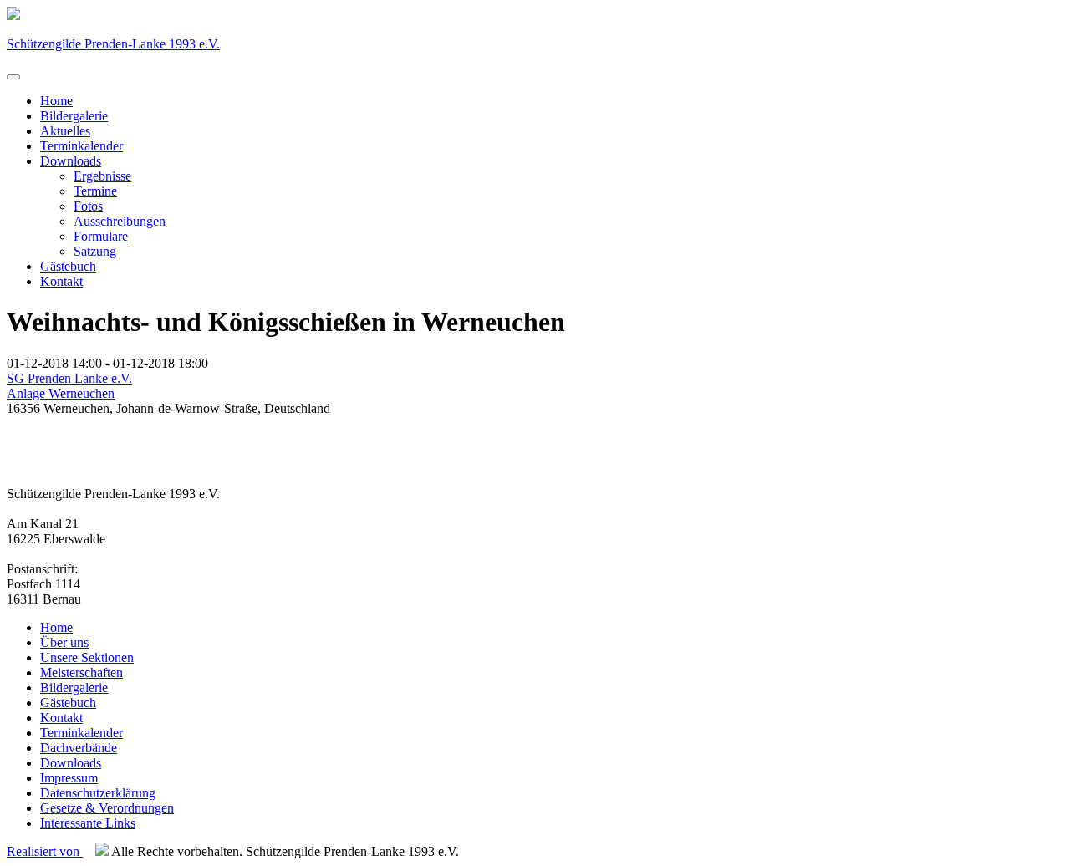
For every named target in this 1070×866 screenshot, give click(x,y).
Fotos (88, 206)
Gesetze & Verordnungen (107, 808)
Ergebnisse (102, 176)
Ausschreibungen (120, 221)
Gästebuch (68, 266)
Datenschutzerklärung (97, 793)
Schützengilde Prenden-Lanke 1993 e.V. (113, 44)
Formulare (101, 236)
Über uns (64, 642)
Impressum (69, 778)
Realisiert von (45, 851)
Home (56, 101)
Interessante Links (87, 823)
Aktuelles (65, 131)
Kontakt (61, 281)
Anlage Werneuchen (61, 393)
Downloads (70, 161)
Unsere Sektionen (87, 657)
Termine (95, 191)
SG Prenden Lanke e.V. (69, 378)
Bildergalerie (74, 116)
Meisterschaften (81, 672)
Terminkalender (81, 146)
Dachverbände (78, 748)
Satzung (95, 251)
